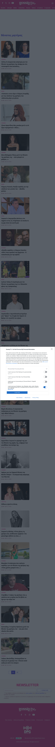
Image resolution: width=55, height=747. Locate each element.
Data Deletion (19, 397)
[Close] (52, 349)
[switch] (45, 372)
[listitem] (27, 369)
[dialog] (27, 373)
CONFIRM (17, 392)
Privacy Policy (36, 397)
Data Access (27, 397)
